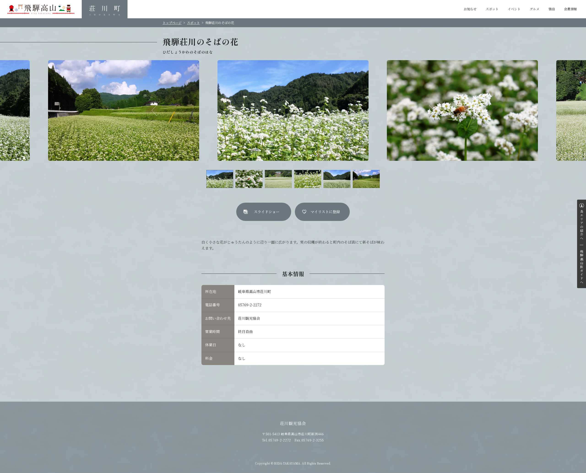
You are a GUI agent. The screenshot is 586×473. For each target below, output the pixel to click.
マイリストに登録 (325, 211)
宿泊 (551, 9)
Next (428, 110)
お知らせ (470, 9)
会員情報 (570, 9)
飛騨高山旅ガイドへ (581, 267)
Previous (157, 110)
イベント (514, 9)
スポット (492, 9)
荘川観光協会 (105, 9)
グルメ (534, 9)
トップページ (172, 22)
